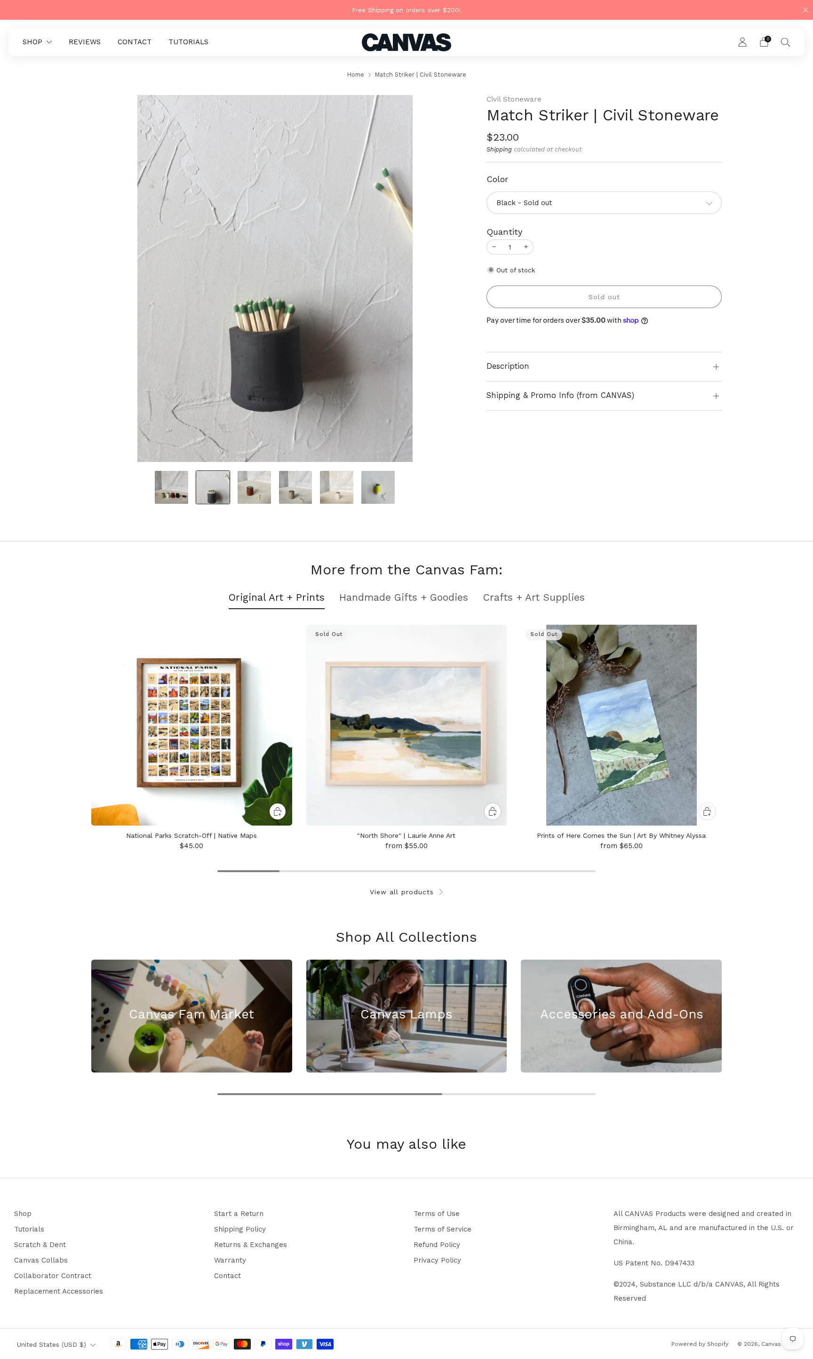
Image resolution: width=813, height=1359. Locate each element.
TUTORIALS (188, 42)
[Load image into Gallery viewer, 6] (378, 487)
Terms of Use (437, 1213)
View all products (402, 892)
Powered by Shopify (699, 1344)
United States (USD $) (51, 1344)
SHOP (32, 42)
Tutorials (29, 1229)
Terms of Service (442, 1229)
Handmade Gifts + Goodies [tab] (403, 597)
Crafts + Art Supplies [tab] (534, 597)
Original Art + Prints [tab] (277, 597)
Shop (23, 1213)
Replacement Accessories (58, 1291)
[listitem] (406, 10)
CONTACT (134, 42)
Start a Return (238, 1213)
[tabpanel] (406, 737)
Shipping (499, 149)
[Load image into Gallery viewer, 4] (296, 487)
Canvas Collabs (41, 1260)
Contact (227, 1276)
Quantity (504, 232)
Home (355, 74)
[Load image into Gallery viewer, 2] (213, 487)
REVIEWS (85, 42)
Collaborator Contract (52, 1276)
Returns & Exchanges (250, 1244)
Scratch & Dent (40, 1244)
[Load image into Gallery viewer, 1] (171, 487)
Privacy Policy (437, 1260)
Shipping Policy (240, 1229)
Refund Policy (437, 1244)
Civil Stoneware (514, 99)
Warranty (230, 1260)
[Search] (785, 42)
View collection (192, 1049)
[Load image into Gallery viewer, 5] (336, 487)
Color (497, 179)
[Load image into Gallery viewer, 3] (254, 487)
